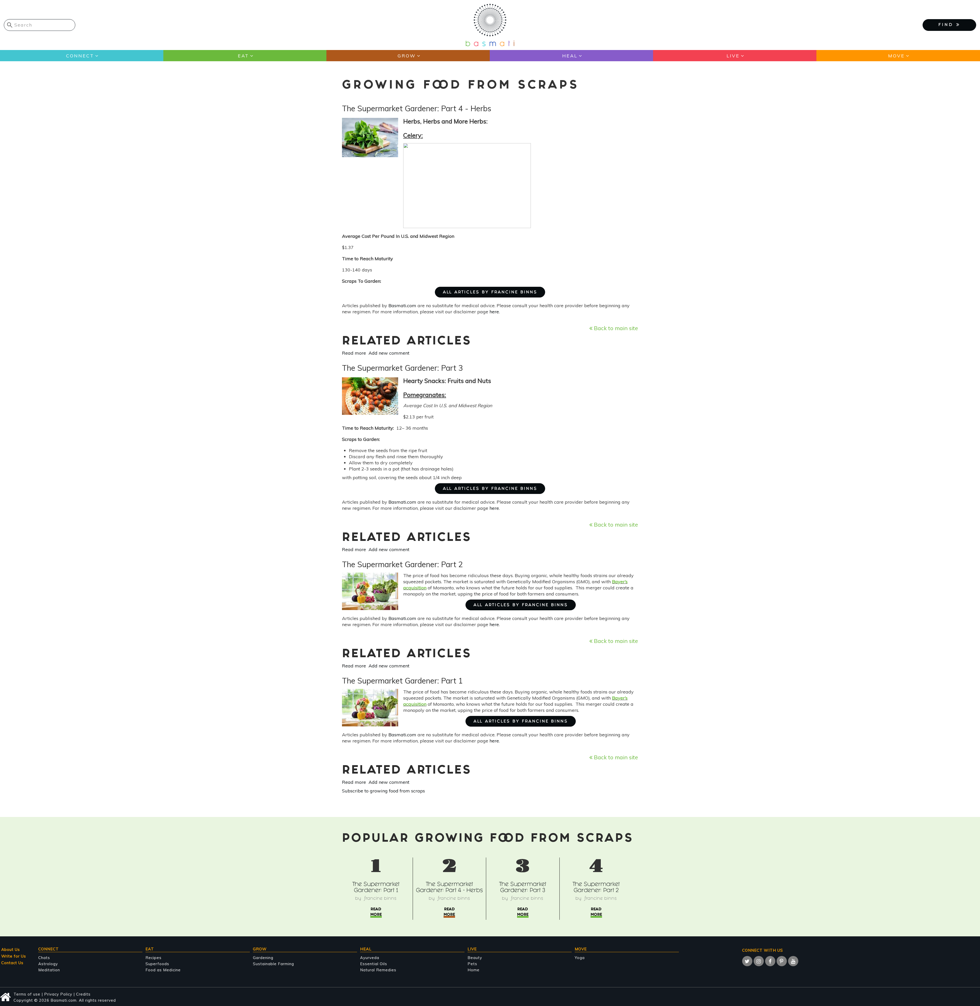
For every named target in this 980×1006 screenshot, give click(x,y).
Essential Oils (373, 963)
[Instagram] (759, 961)
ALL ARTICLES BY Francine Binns (490, 292)
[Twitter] (747, 961)
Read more (354, 353)
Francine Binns (380, 899)
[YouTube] (793, 961)
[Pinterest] (782, 961)
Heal (570, 56)
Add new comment (389, 353)
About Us (10, 949)
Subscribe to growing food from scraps (383, 791)
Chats (44, 957)
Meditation (49, 969)
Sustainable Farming (273, 963)
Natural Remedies (378, 969)
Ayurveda (369, 957)
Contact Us (12, 962)
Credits (83, 994)
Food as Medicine (163, 969)
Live (733, 56)
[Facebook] (770, 961)
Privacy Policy (58, 994)
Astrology (48, 963)
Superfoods (157, 963)
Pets (472, 963)
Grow (407, 56)
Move (896, 56)
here (494, 312)
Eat (243, 56)
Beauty (475, 957)
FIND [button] (947, 25)
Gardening (263, 957)
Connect (80, 56)
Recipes (153, 957)
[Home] (490, 25)
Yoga (580, 957)
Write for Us (13, 956)
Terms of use (27, 994)
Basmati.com (402, 305)
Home (474, 969)
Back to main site (615, 328)
